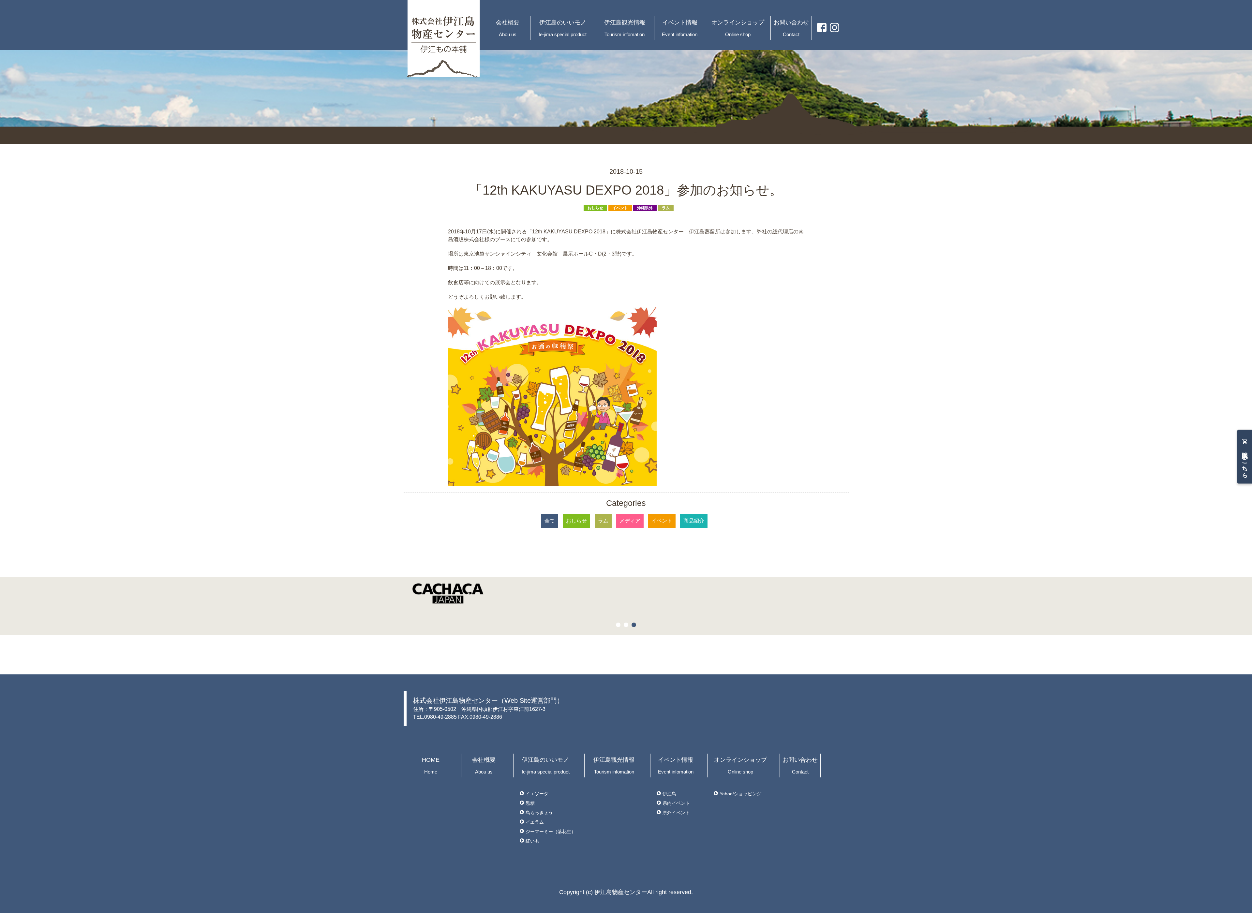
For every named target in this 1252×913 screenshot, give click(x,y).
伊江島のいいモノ (563, 28)
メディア (629, 520)
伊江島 (669, 793)
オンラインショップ (737, 28)
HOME (431, 765)
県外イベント (676, 812)
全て (549, 520)
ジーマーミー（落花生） (551, 831)
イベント (620, 208)
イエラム (535, 822)
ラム (666, 208)
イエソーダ (537, 793)
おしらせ (595, 208)
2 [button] (627, 626)
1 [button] (619, 626)
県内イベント (676, 803)
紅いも (532, 841)
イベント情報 (679, 28)
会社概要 (507, 28)
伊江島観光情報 (624, 28)
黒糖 (530, 803)
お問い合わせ (791, 28)
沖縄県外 (645, 208)
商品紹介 (693, 520)
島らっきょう (539, 812)
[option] (626, 593)
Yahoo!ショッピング (740, 793)
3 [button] (635, 626)
